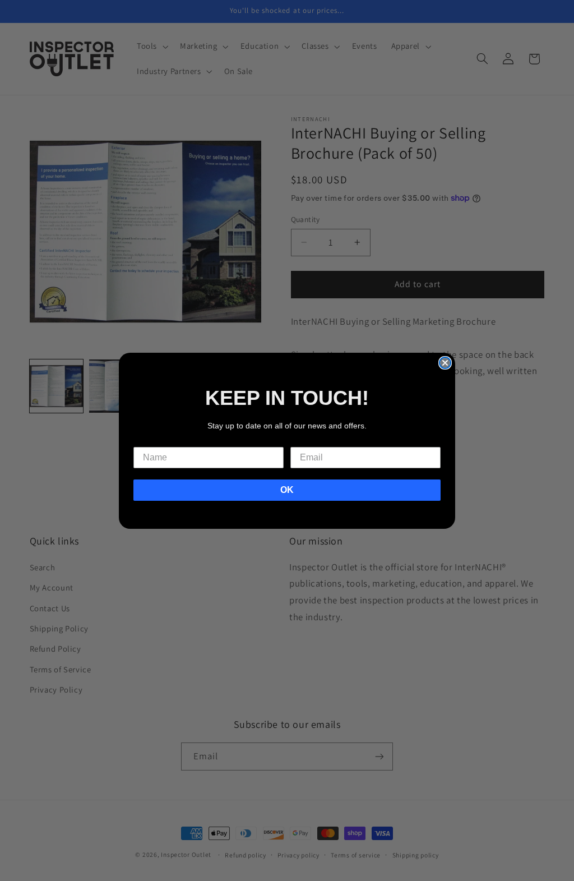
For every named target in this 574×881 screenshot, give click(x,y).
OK (287, 490)
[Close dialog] (445, 362)
